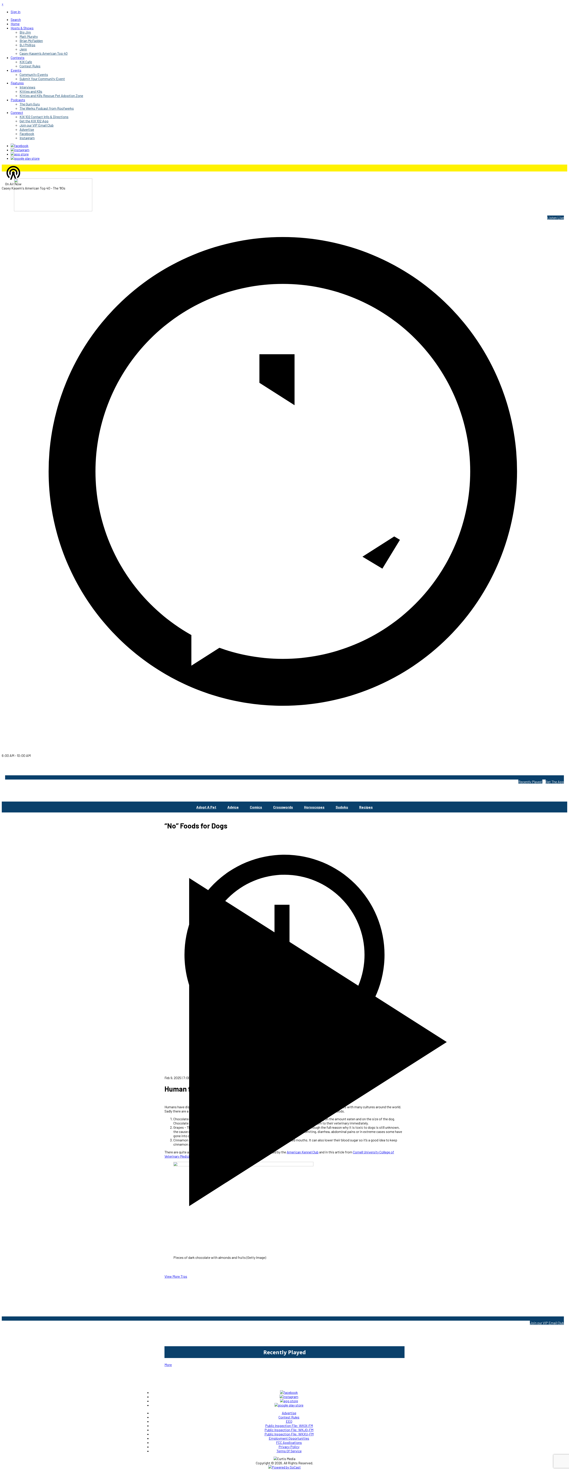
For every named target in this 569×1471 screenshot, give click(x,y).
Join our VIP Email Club (547, 1323)
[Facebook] (19, 145)
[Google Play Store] (25, 158)
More (168, 1364)
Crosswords (283, 807)
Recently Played (530, 782)
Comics (256, 807)
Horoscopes (314, 807)
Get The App (555, 782)
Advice (233, 807)
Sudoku (342, 807)
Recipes (366, 807)
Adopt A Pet (206, 807)
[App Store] (20, 154)
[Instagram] (20, 150)
